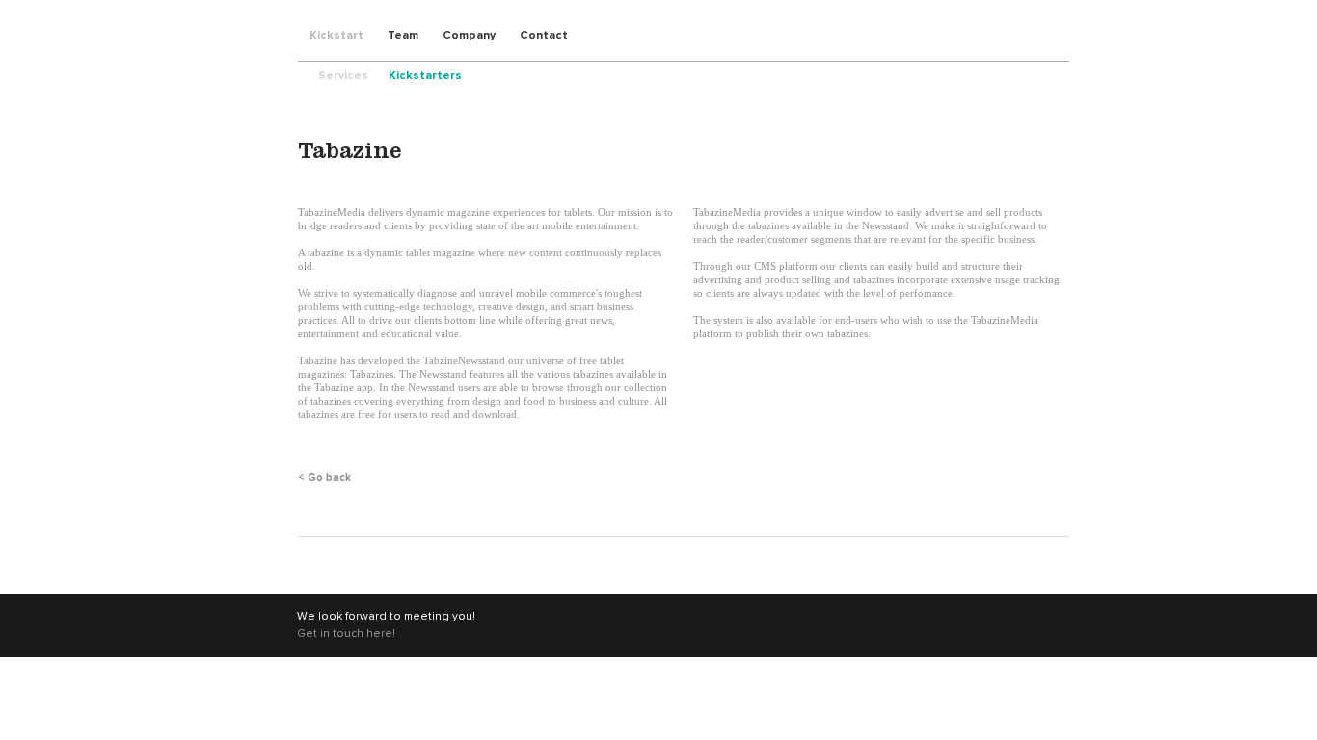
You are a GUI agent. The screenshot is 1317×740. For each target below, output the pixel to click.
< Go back (324, 477)
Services (343, 76)
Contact (544, 35)
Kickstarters (425, 76)
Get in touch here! (346, 634)
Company (469, 35)
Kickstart (336, 35)
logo (266, 31)
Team (403, 35)
